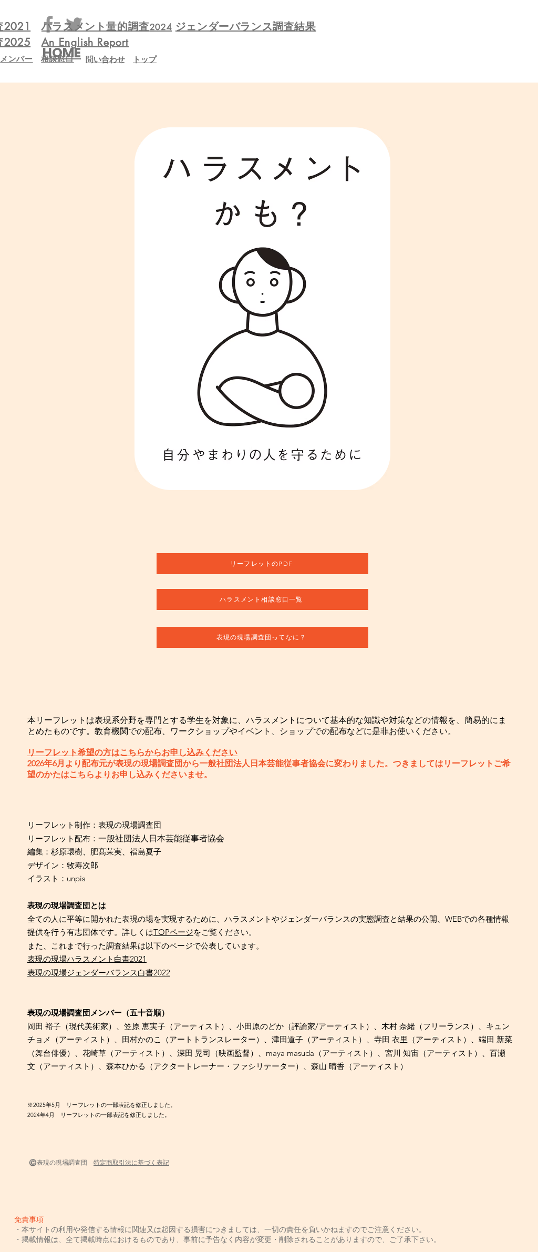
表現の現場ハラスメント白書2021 (87, 959)
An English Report (85, 42)
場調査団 (78, 1162)
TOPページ (173, 932)
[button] (262, 308)
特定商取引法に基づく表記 (131, 1162)
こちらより (90, 774)
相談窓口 (57, 59)
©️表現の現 (44, 1162)
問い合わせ (105, 59)
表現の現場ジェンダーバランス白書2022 (98, 973)
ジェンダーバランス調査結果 (245, 26)
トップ (145, 59)
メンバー (16, 59)
